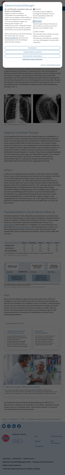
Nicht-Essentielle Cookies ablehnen (32, 56)
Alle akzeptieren (32, 48)
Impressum (43, 65)
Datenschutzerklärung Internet (53, 65)
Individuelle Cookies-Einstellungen (32, 59)
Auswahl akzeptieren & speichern (33, 52)
